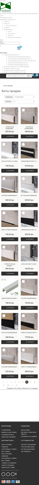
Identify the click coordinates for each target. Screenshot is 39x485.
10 (8, 385)
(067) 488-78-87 (26, 13)
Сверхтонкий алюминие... (9, 230)
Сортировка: (9, 97)
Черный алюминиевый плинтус (18, 64)
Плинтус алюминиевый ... (29, 367)
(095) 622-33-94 (16, 13)
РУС (1, 1)
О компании (6, 430)
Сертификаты (26, 451)
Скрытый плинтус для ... (29, 264)
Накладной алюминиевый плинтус (19, 57)
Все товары (6, 451)
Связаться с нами (8, 467)
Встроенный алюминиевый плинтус (20, 59)
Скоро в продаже (8, 465)
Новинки (5, 447)
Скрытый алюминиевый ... (9, 332)
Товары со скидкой (9, 463)
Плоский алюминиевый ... (10, 195)
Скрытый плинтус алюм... (9, 161)
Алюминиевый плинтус (11, 55)
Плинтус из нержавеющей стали (15, 72)
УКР (4, 1)
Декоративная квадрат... (10, 298)
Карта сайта (25, 430)
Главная (6, 21)
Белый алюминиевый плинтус (18, 62)
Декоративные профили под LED (15, 70)
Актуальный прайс (28, 449)
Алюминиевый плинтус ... (29, 161)
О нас (10, 31)
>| (16, 385)
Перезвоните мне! (6, 17)
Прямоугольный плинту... (29, 332)
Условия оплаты (8, 434)
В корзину (10, 136)
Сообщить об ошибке (29, 436)
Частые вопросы (11, 25)
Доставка (11, 33)
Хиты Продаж (7, 444)
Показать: (8, 101)
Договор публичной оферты (28, 433)
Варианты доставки (9, 432)
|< (3, 382)
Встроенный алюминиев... (29, 195)
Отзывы (6, 27)
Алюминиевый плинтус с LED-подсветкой (22, 61)
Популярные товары (9, 449)
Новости (7, 23)
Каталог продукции (28, 444)
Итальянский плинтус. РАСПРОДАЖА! (16, 66)
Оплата (10, 35)
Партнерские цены (28, 447)
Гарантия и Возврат (14, 37)
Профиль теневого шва (11, 68)
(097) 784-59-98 (5, 13)
